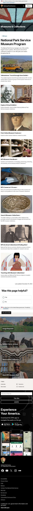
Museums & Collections (13, 26)
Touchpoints (5, 308)
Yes (6, 297)
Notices (3, 485)
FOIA (2, 483)
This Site (16, 398)
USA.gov (3, 499)
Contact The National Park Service (9, 488)
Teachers (20, 384)
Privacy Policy (4, 481)
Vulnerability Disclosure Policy (8, 497)
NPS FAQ (3, 490)
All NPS (16, 402)
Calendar (3, 384)
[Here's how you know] (16, 2)
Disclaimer (3, 495)
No (6, 302)
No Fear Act (4, 492)
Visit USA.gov (5, 507)
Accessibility (4, 478)
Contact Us (21, 386)
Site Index (3, 386)
